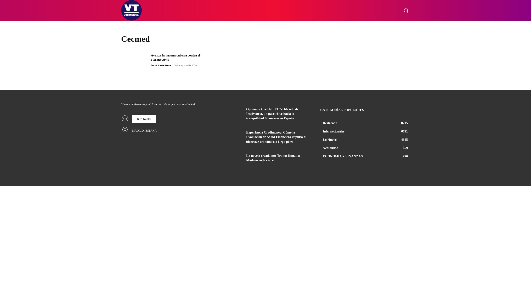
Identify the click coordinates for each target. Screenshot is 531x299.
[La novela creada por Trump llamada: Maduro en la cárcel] (232, 161)
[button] (406, 10)
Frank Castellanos (161, 65)
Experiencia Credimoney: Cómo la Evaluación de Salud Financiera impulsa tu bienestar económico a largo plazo (276, 137)
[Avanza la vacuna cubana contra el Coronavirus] (134, 62)
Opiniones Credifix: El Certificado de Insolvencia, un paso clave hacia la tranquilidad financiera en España (272, 113)
